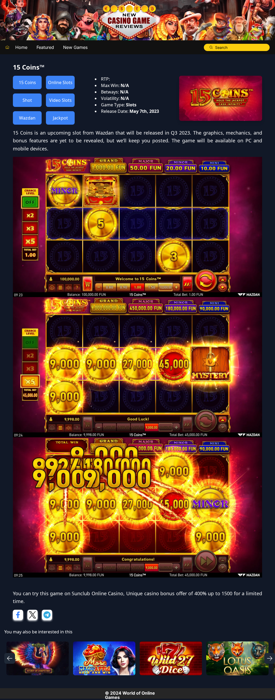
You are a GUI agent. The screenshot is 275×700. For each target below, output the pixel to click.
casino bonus (159, 593)
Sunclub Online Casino (97, 593)
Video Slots (60, 100)
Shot (27, 100)
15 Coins (27, 82)
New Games (75, 47)
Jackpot (60, 118)
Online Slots (60, 82)
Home (21, 47)
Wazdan (27, 118)
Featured (45, 47)
